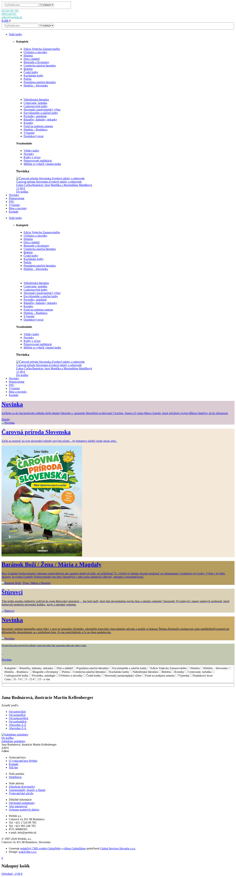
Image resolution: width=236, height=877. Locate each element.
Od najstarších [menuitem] (17, 715)
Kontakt (13, 764)
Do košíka (22, 191)
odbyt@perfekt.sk (11, 17)
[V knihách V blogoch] (46, 4)
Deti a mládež (32, 58)
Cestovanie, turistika (35, 102)
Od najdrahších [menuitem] (18, 721)
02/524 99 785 (10, 10)
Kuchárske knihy (34, 75)
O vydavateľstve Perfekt (23, 760)
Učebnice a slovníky (35, 52)
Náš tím (13, 767)
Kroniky (28, 122)
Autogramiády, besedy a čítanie (27, 790)
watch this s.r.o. (28, 851)
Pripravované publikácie (38, 160)
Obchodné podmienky (22, 803)
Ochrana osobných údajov (24, 809)
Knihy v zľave (32, 157)
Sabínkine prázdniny (13, 741)
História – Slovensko (36, 85)
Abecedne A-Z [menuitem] (17, 724)
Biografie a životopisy (36, 62)
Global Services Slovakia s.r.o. (118, 848)
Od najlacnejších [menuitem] (18, 718)
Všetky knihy (31, 150)
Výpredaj (29, 132)
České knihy (31, 72)
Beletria (28, 68)
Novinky (29, 154)
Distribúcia (15, 777)
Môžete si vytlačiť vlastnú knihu (42, 163)
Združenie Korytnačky (22, 786)
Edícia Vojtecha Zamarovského (42, 48)
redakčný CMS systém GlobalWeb (40, 848)
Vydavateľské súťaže (21, 793)
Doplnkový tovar (34, 136)
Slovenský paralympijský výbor (42, 109)
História (28, 55)
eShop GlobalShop (74, 848)
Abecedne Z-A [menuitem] (17, 728)
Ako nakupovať (18, 806)
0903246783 (9, 14)
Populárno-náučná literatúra (40, 82)
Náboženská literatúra (36, 99)
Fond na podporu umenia (38, 126)
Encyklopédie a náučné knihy (41, 112)
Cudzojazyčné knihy (36, 106)
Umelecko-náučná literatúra (40, 65)
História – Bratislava (35, 129)
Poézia (27, 78)
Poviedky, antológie (35, 116)
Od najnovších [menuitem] (17, 711)
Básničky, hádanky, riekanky (40, 119)
